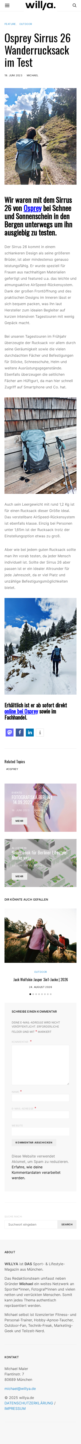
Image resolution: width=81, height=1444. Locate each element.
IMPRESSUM (15, 1408)
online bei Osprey (21, 711)
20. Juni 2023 (21, 865)
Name (17, 1091)
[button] (10, 732)
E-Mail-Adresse (24, 1108)
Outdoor (25, 24)
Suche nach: (13, 1216)
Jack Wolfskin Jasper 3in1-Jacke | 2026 (40, 979)
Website (17, 1125)
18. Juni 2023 (20, 810)
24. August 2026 (40, 987)
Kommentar (20, 1041)
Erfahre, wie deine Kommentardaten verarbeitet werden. (36, 1172)
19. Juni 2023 (13, 75)
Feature (10, 24)
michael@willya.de (20, 1388)
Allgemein (19, 848)
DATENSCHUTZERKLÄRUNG (28, 1403)
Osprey (33, 207)
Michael (32, 75)
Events (17, 792)
